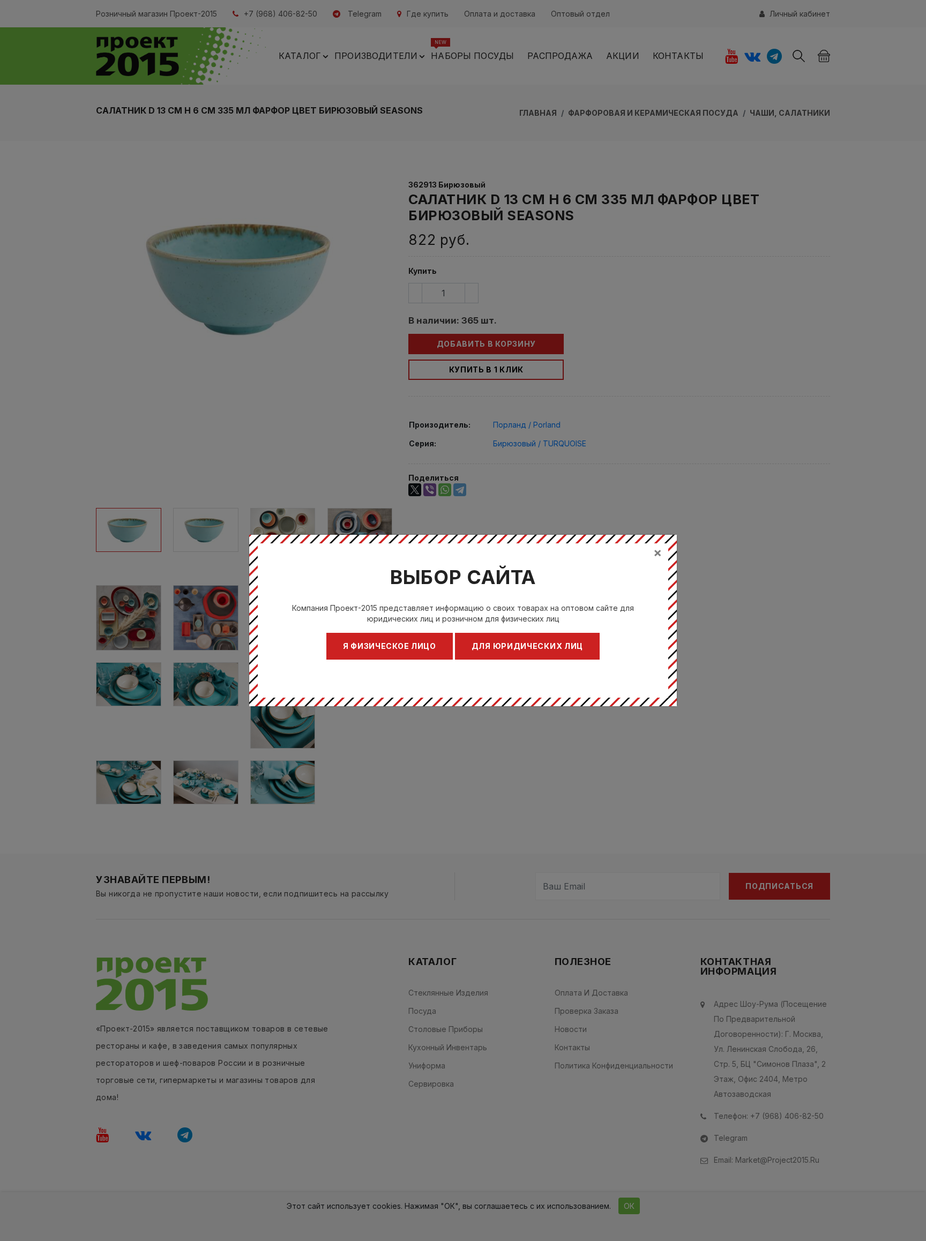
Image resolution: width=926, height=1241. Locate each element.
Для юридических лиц (527, 646)
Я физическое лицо (389, 646)
